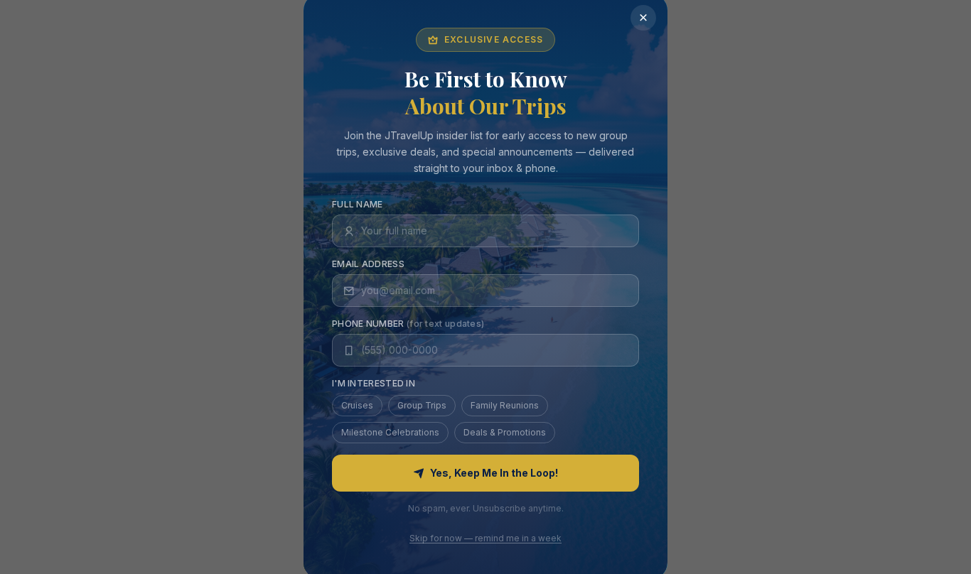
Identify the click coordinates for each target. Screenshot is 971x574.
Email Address (368, 264)
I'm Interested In (373, 384)
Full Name (357, 205)
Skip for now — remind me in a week (485, 539)
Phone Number (408, 324)
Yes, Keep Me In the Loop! (494, 473)
